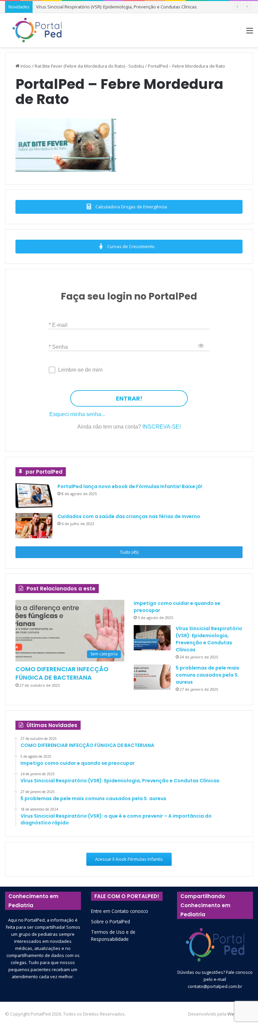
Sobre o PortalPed (110, 921)
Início (25, 66)
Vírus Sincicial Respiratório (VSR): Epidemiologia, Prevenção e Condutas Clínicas (116, 7)
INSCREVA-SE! (161, 427)
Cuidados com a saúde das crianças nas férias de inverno (128, 516)
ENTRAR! (129, 398)
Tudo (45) (129, 552)
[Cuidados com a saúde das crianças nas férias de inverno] (33, 525)
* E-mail (58, 325)
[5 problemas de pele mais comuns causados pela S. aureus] (152, 677)
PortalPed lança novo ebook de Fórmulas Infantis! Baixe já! (129, 486)
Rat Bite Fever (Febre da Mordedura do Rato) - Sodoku (89, 66)
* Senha (58, 346)
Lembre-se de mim (80, 370)
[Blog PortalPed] (37, 30)
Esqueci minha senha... (77, 414)
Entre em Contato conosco (119, 911)
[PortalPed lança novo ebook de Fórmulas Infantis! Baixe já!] (33, 495)
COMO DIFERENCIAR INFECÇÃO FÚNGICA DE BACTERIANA (62, 673)
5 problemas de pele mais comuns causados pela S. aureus (207, 674)
